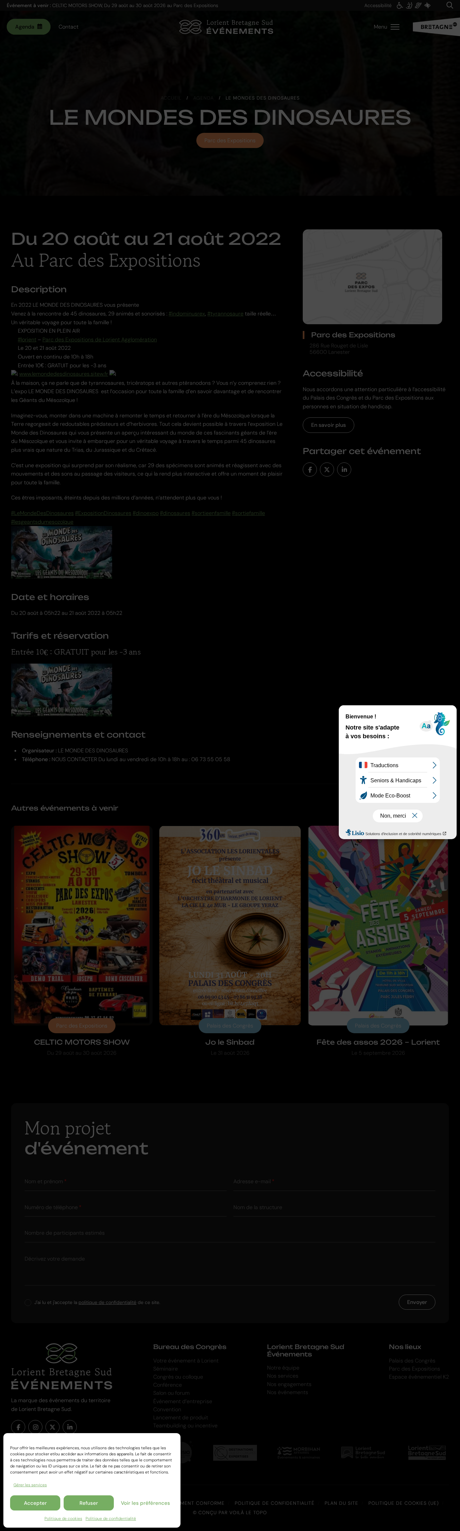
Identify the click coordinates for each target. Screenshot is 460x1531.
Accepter (35, 1503)
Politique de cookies (63, 1518)
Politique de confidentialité (111, 1518)
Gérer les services (30, 1485)
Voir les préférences (145, 1503)
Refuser (88, 1503)
